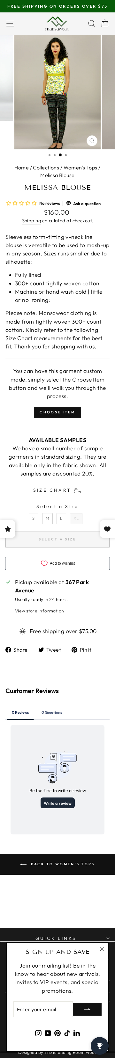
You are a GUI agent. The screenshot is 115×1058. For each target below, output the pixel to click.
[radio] (33, 518)
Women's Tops (80, 167)
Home (21, 167)
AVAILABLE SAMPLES (57, 440)
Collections (46, 167)
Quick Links (55, 938)
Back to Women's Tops (62, 864)
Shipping (32, 221)
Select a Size (57, 506)
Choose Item (57, 412)
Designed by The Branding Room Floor (57, 1052)
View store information (39, 611)
